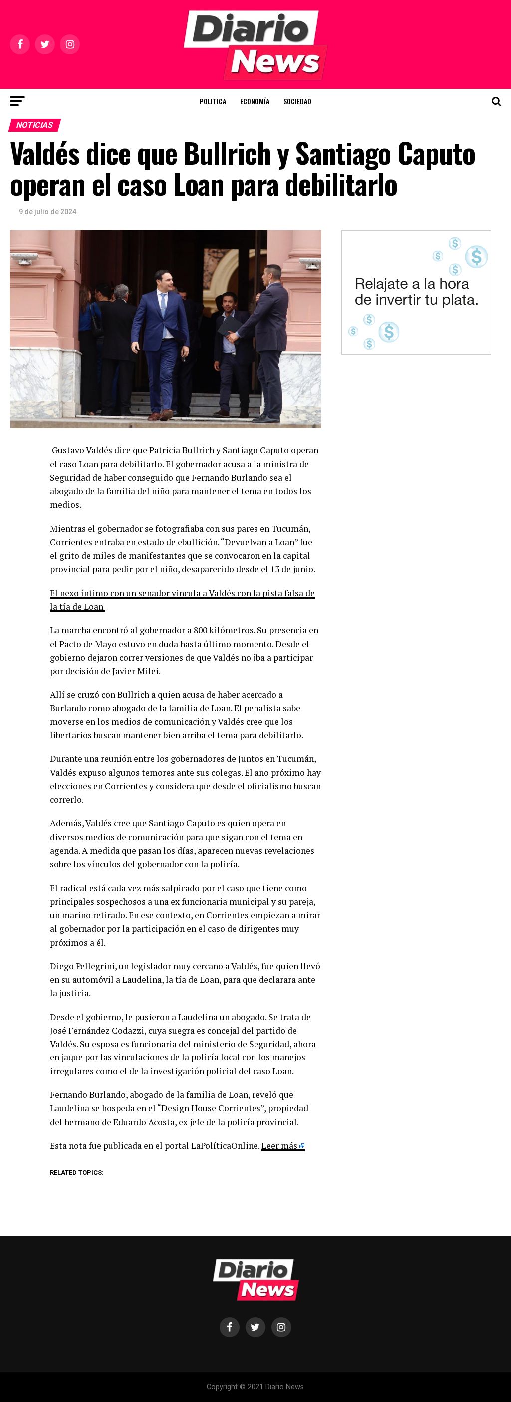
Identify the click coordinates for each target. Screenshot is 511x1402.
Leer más (279, 1145)
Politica (213, 101)
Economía (254, 101)
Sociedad (297, 101)
